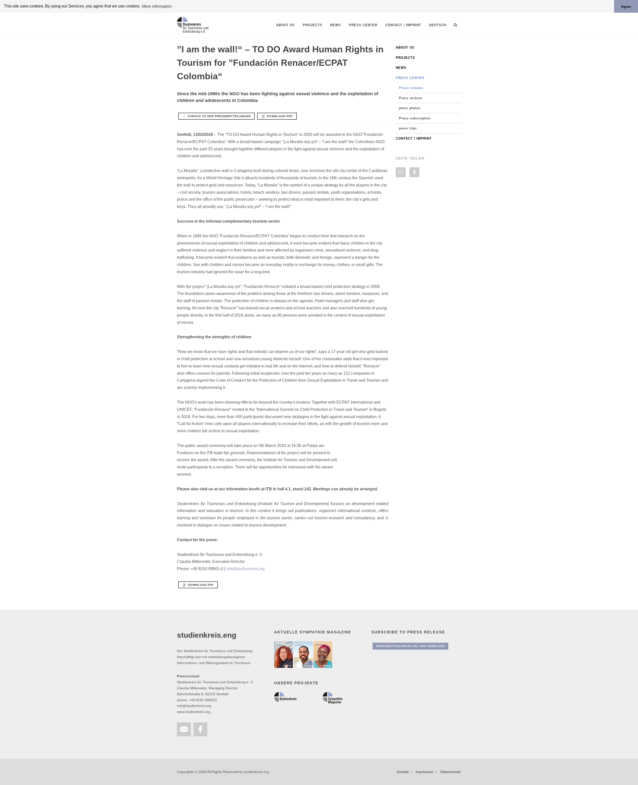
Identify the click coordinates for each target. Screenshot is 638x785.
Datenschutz (450, 772)
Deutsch (437, 25)
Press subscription (414, 118)
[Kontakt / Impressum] (184, 729)
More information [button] (157, 6)
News (401, 68)
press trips (408, 128)
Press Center (410, 78)
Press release (411, 88)
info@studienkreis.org (245, 569)
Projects (405, 58)
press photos (410, 108)
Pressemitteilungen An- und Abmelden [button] (410, 646)
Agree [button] (626, 6)
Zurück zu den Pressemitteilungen (219, 116)
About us (405, 47)
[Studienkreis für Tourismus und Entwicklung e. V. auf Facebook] (200, 729)
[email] (401, 172)
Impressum (424, 772)
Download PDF (279, 116)
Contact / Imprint (414, 138)
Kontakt (403, 772)
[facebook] (414, 172)
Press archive (410, 98)
